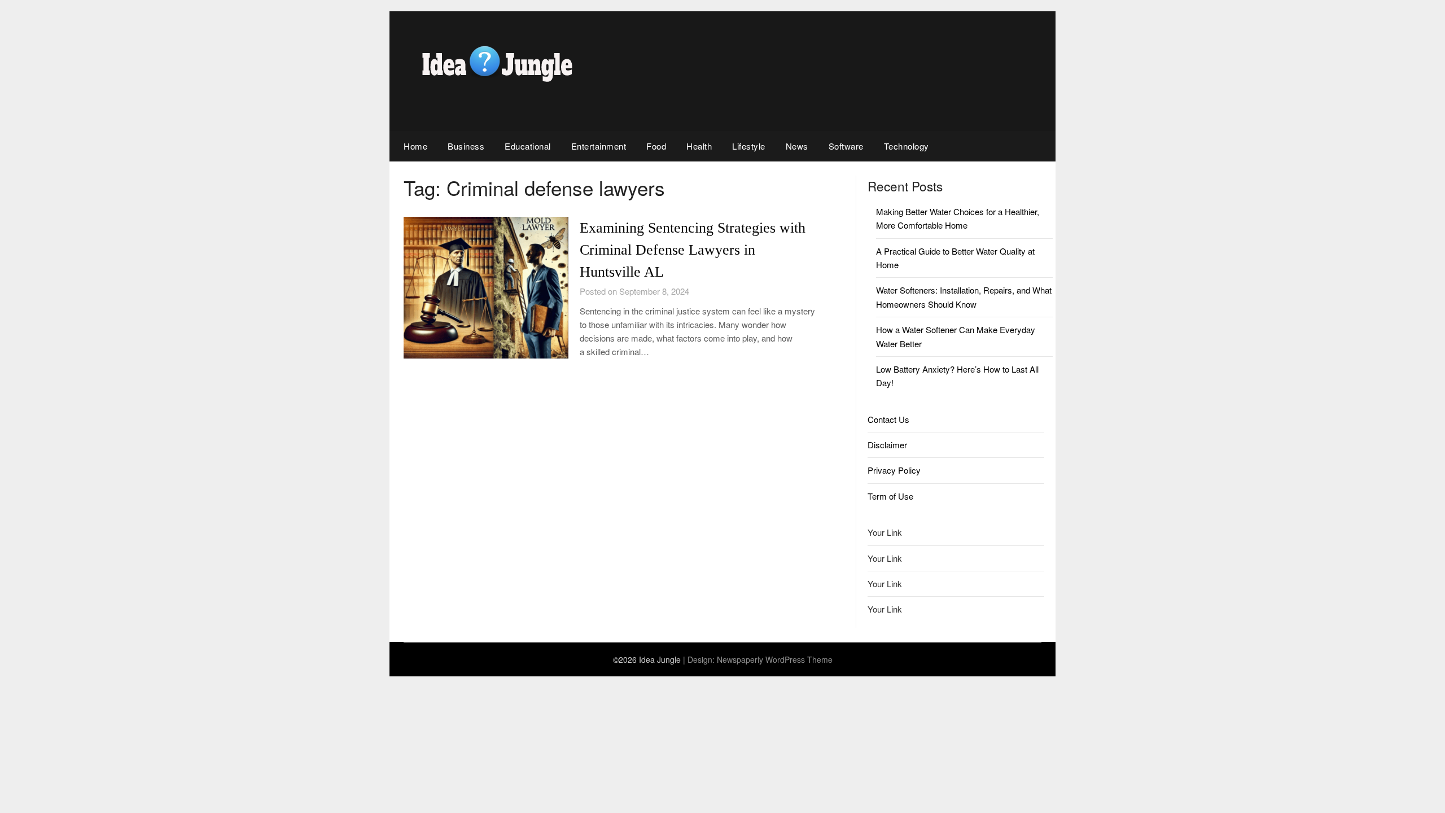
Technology (906, 146)
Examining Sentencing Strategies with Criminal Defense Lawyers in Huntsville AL (692, 250)
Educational (528, 146)
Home (415, 146)
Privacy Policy (894, 470)
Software (846, 146)
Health (699, 146)
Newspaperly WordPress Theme (775, 659)
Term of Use (890, 496)
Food (656, 146)
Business (466, 146)
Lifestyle (748, 146)
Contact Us (888, 419)
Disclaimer (887, 445)
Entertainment (599, 146)
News (797, 146)
